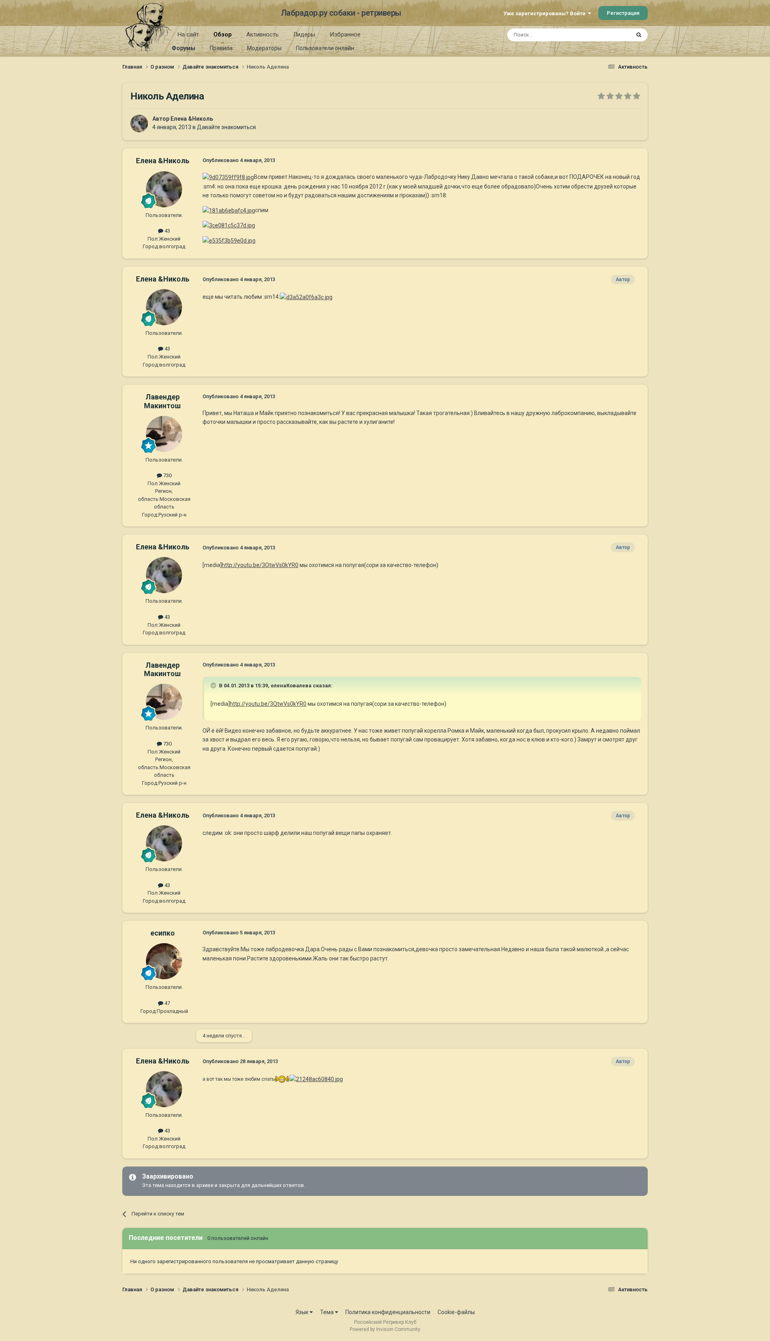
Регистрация (623, 13)
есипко (162, 933)
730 (167, 475)
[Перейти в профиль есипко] (164, 961)
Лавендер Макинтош (162, 401)
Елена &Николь (191, 118)
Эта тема (608, 35)
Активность (262, 34)
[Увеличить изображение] (228, 177)
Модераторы (264, 48)
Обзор (222, 34)
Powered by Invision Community (385, 1329)
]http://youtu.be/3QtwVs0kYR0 (259, 565)
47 (166, 1003)
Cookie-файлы (456, 1312)
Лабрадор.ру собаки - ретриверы (341, 13)
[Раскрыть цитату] (214, 685)
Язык (303, 1312)
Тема (327, 1312)
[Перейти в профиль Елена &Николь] (139, 123)
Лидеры (304, 34)
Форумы (183, 48)
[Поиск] (639, 34)
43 (166, 231)
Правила (221, 48)
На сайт (188, 34)
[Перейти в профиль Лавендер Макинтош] (164, 434)
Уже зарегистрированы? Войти (545, 13)
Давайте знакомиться (226, 127)
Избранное (345, 34)
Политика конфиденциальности (387, 1312)
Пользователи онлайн (325, 48)
